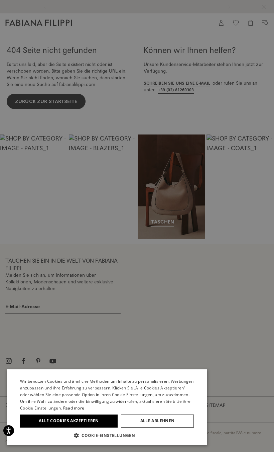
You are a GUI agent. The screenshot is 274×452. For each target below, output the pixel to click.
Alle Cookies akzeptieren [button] (69, 421)
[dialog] (137, 226)
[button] (107, 435)
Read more (74, 408)
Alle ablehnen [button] (157, 421)
